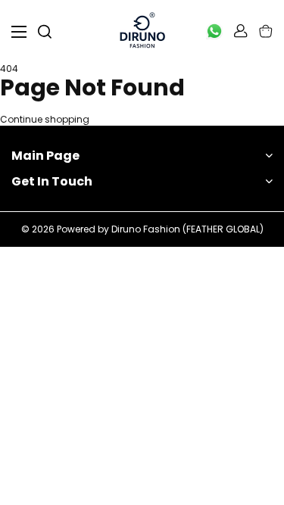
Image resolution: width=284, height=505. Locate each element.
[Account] (241, 31)
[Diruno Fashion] (142, 31)
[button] (266, 31)
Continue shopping (44, 120)
